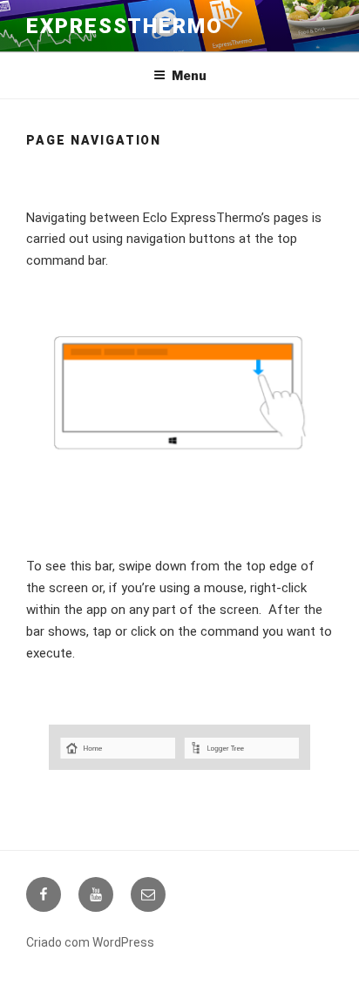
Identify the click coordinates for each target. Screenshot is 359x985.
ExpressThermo (124, 26)
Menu (189, 75)
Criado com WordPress (90, 942)
